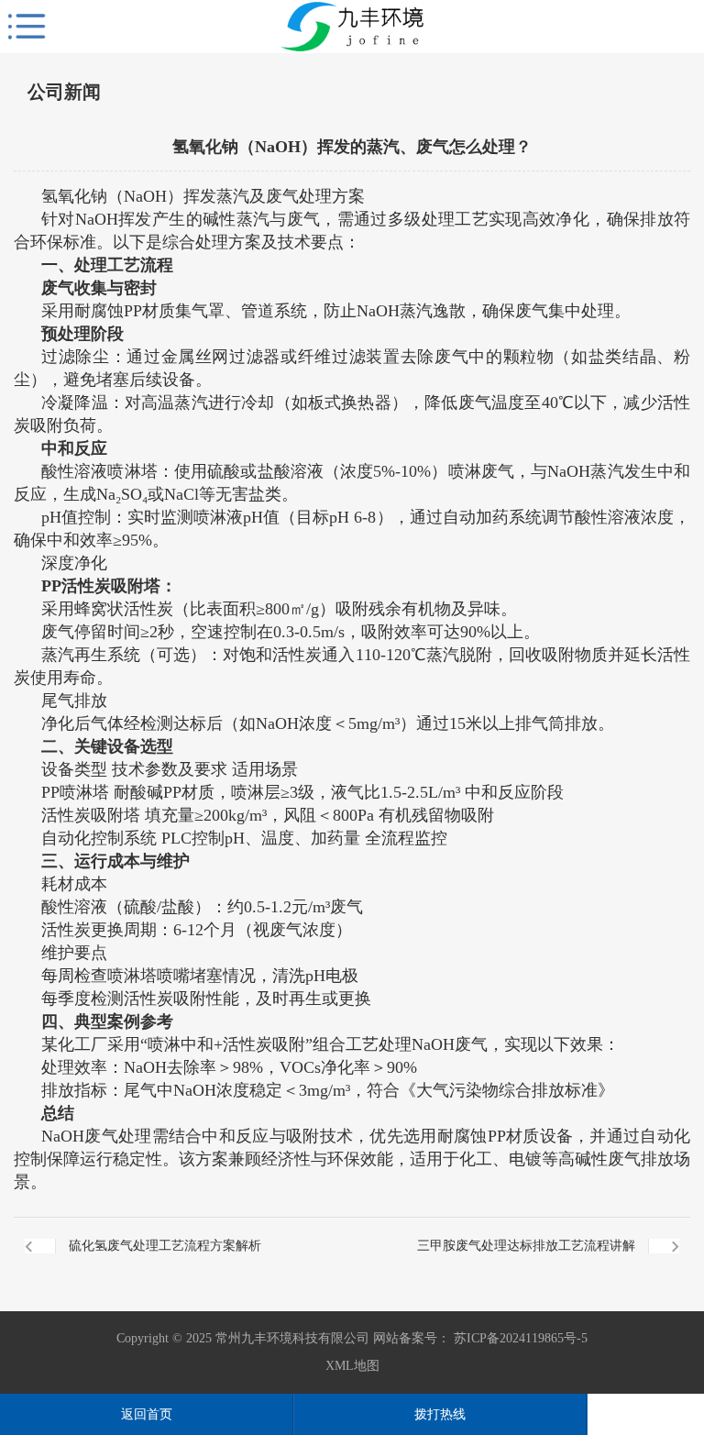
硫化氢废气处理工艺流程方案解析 (165, 1246)
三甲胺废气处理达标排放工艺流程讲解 (526, 1246)
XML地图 (352, 1366)
